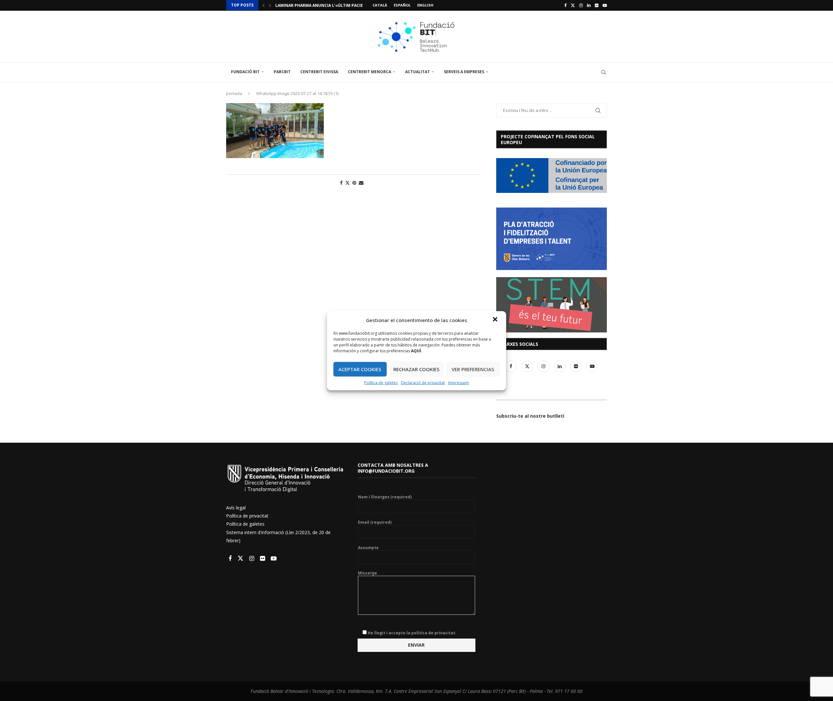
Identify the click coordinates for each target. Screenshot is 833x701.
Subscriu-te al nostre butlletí (530, 416)
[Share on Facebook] (341, 183)
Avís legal (236, 508)
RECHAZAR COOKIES (416, 369)
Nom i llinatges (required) (385, 497)
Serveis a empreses (464, 71)
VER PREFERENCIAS (473, 369)
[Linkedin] (589, 5)
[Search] (603, 72)
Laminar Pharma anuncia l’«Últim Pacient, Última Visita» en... (344, 5)
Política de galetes (381, 382)
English (425, 5)
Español (402, 5)
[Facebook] (565, 5)
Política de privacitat (247, 516)
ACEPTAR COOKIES (359, 369)
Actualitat (417, 71)
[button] (496, 320)
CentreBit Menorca (369, 71)
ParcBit (282, 71)
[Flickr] (596, 5)
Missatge (367, 573)
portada (234, 93)
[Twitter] (573, 5)
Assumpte (368, 547)
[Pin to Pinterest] (354, 183)
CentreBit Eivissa (319, 71)
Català (380, 5)
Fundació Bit (245, 71)
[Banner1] (551, 175)
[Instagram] (581, 5)
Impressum (458, 382)
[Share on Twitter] (347, 183)
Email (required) (374, 522)
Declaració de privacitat (423, 382)
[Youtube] (605, 5)
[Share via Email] (361, 183)
